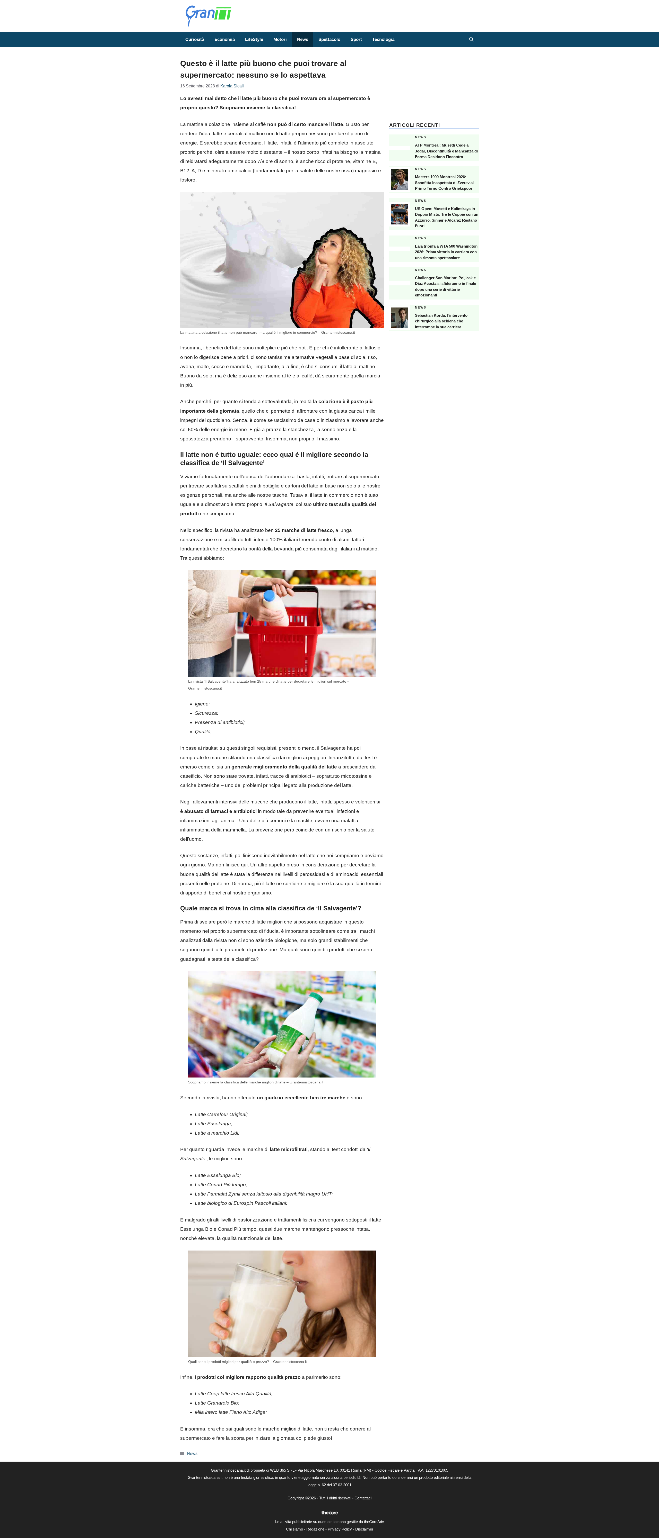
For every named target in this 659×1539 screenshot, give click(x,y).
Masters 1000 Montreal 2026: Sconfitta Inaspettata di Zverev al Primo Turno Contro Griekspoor (444, 183)
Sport (356, 39)
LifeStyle (254, 39)
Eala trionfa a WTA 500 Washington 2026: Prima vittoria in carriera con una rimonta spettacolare (446, 252)
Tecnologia (383, 39)
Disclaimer (364, 1529)
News (302, 39)
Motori (280, 39)
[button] (471, 39)
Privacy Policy (340, 1529)
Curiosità (194, 39)
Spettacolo (329, 39)
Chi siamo (294, 1529)
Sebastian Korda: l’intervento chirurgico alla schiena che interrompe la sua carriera (441, 321)
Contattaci (362, 1498)
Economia (224, 39)
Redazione (315, 1529)
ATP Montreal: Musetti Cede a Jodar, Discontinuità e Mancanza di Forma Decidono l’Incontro (446, 151)
